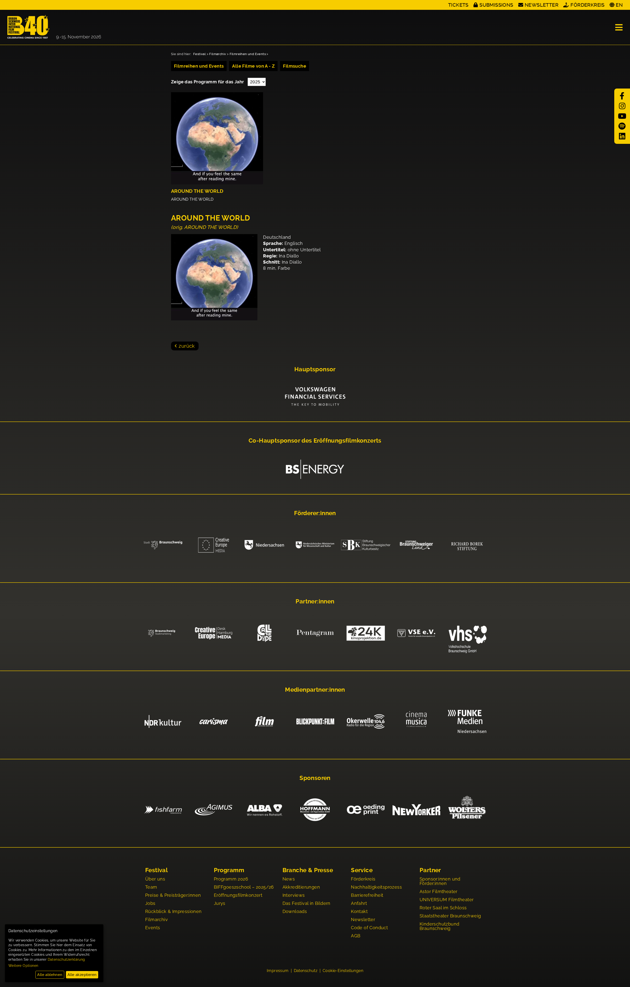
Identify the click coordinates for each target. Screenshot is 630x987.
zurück (187, 346)
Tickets (458, 5)
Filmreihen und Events (248, 54)
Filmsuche (294, 66)
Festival (199, 54)
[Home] (54, 27)
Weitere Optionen (23, 965)
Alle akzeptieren (81, 974)
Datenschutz (305, 971)
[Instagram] (622, 106)
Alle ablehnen (49, 974)
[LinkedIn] (622, 136)
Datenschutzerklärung (66, 959)
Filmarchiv (217, 54)
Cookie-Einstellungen (343, 971)
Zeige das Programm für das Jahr (208, 81)
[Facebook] (622, 96)
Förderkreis (587, 5)
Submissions (496, 5)
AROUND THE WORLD (197, 191)
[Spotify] (622, 126)
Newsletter (541, 5)
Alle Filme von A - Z (253, 66)
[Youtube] (622, 116)
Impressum (278, 971)
